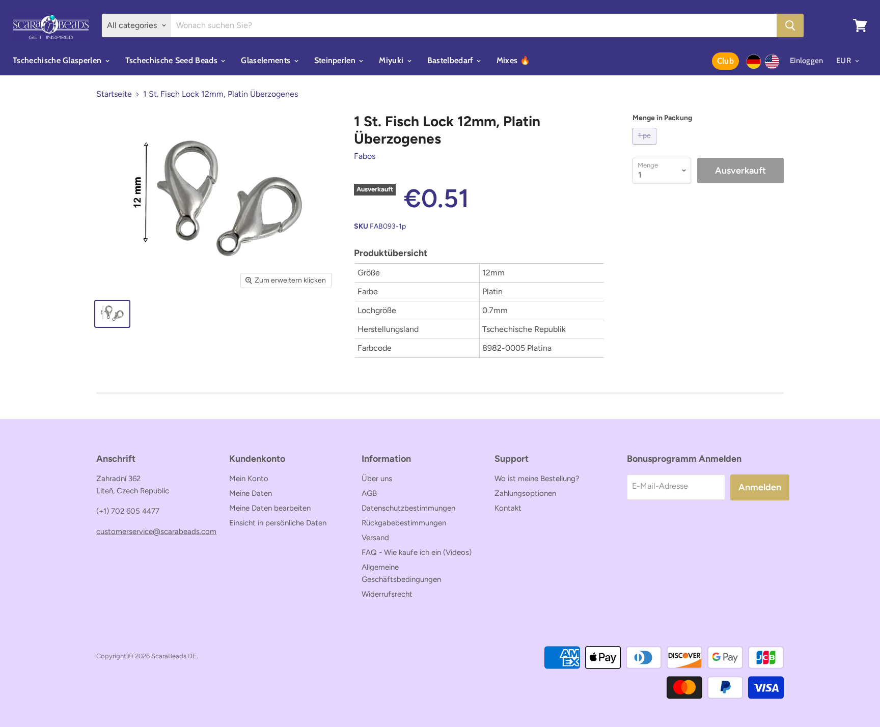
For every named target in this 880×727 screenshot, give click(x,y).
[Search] (790, 25)
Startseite (114, 94)
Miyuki (392, 60)
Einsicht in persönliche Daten (277, 522)
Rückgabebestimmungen (404, 522)
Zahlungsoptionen (525, 493)
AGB (369, 493)
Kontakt (507, 508)
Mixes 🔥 (513, 60)
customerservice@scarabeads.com (156, 531)
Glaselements (266, 60)
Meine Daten (250, 493)
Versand (375, 537)
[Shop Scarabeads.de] (754, 61)
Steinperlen (336, 60)
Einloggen (806, 60)
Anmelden (759, 487)
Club (725, 61)
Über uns (377, 478)
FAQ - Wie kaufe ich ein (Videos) (417, 552)
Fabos (364, 156)
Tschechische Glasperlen (58, 60)
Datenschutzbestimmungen (408, 508)
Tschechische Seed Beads (172, 60)
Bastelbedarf (451, 60)
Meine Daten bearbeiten (270, 508)
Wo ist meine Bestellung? (537, 478)
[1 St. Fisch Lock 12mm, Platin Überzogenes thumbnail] (112, 314)
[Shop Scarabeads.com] (772, 61)
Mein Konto (248, 478)
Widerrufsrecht (387, 594)
